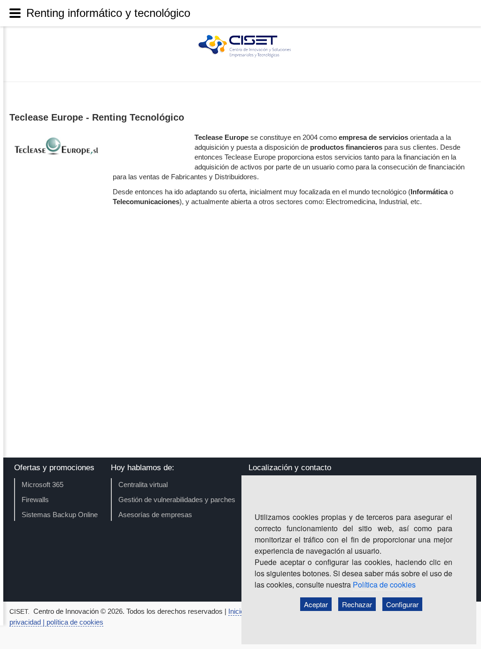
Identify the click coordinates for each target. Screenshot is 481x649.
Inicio (237, 611)
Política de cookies (384, 584)
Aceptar (316, 604)
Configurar (402, 604)
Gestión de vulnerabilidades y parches (176, 500)
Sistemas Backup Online (60, 515)
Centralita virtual (143, 485)
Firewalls (35, 500)
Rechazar (357, 604)
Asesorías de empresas (155, 515)
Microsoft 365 (42, 485)
